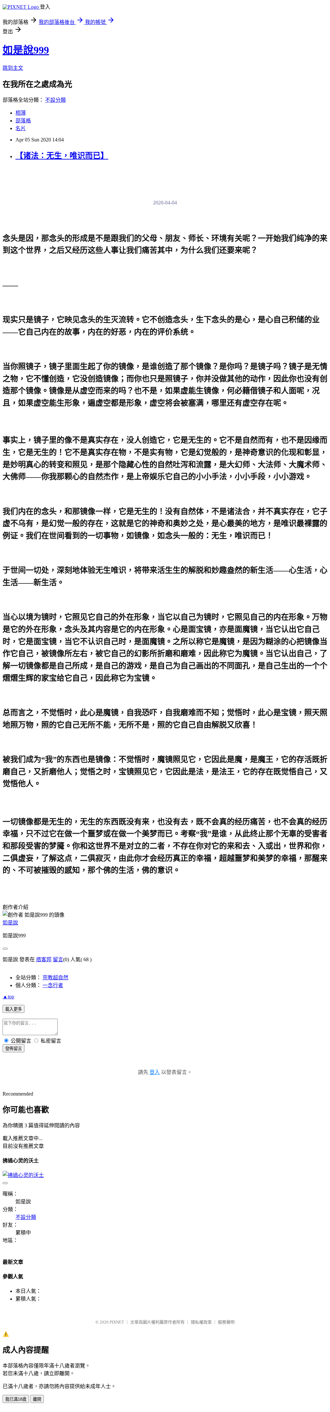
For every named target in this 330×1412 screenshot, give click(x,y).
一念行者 (53, 985)
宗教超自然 (55, 977)
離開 (37, 1399)
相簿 (20, 113)
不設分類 (55, 100)
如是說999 (26, 50)
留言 (58, 959)
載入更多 (13, 1009)
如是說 (10, 922)
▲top (8, 996)
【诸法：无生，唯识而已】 (61, 155)
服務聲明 (226, 1322)
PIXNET (117, 1322)
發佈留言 (13, 1048)
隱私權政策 (201, 1322)
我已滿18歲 (15, 1399)
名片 (20, 128)
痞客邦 (44, 959)
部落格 (23, 120)
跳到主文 (13, 68)
